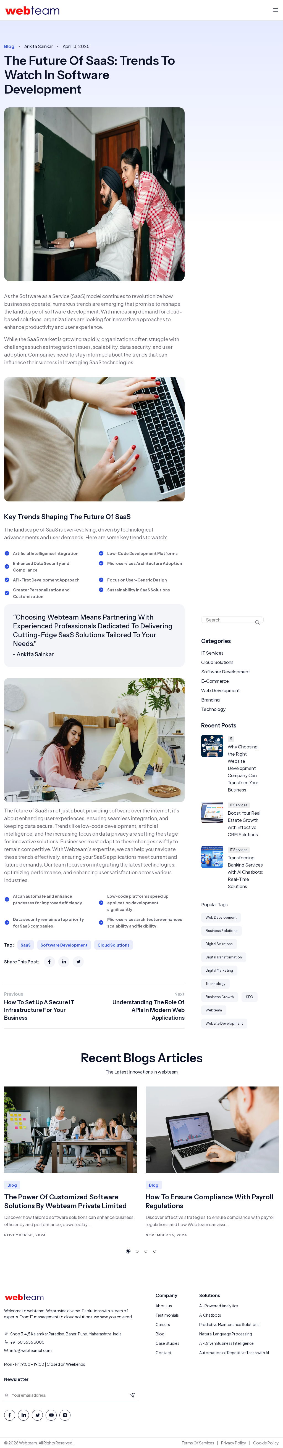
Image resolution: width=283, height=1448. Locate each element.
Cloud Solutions (114, 944)
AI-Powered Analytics (218, 1305)
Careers (163, 1324)
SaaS (26, 944)
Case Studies (167, 1343)
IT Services (212, 653)
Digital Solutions (219, 944)
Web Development (220, 690)
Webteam (214, 1010)
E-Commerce (215, 681)
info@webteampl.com (31, 1350)
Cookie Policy (266, 1442)
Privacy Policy (233, 1442)
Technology (213, 709)
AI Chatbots (210, 1315)
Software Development (64, 944)
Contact (163, 1352)
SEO (249, 997)
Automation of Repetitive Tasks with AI (234, 1352)
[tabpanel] (71, 1162)
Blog (160, 1333)
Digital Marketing (219, 970)
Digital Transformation (224, 957)
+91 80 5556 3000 (27, 1342)
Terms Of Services (198, 1442)
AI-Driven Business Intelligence (226, 1343)
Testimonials (167, 1315)
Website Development (224, 1023)
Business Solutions (221, 931)
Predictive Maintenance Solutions (229, 1324)
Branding (210, 700)
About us (164, 1305)
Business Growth (220, 997)
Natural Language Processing (225, 1333)
